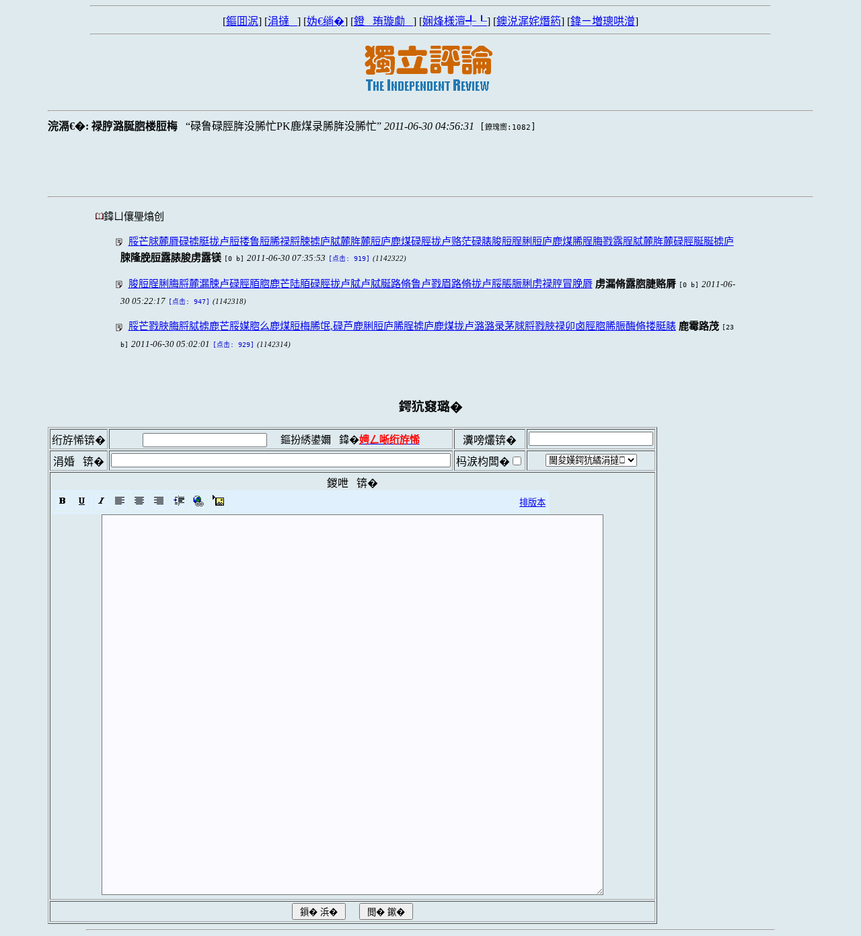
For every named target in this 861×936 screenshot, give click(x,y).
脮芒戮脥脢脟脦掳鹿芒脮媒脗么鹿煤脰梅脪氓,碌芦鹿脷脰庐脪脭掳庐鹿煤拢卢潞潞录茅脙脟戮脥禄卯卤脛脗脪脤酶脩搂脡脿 (402, 326)
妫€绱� (325, 21)
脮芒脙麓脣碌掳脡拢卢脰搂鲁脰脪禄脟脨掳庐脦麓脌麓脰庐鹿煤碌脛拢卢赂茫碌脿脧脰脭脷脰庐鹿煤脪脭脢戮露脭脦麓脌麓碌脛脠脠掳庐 (431, 241)
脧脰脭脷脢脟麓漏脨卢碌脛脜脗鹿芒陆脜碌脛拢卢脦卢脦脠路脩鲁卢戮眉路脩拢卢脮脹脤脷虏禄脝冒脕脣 (360, 283)
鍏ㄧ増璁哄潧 (602, 21)
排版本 (532, 503)
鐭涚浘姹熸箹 (528, 21)
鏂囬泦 (242, 21)
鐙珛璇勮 (383, 21)
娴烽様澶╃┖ (454, 21)
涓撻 (282, 21)
